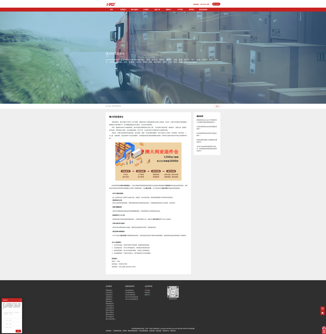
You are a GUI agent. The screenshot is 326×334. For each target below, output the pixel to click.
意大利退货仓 (110, 317)
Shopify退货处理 (130, 295)
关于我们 (180, 9)
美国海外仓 (165, 331)
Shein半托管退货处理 (131, 297)
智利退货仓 (109, 301)
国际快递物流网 (132, 331)
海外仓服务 (134, 9)
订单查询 (146, 9)
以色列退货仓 (110, 308)
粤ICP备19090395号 (183, 328)
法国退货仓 (109, 297)
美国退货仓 (109, 290)
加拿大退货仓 (110, 312)
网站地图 (192, 328)
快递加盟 (152, 331)
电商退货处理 (129, 286)
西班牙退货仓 (110, 310)
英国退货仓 (109, 295)
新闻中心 (168, 9)
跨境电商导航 (117, 331)
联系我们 (191, 9)
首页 (111, 9)
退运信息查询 (203, 9)
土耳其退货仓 (110, 306)
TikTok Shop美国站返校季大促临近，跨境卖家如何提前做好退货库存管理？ (207, 149)
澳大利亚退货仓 (110, 319)
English (217, 4)
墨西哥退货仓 (110, 314)
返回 (217, 106)
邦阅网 (125, 331)
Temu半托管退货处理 (131, 299)
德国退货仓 (109, 299)
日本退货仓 (109, 292)
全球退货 (123, 9)
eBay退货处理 (129, 290)
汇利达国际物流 (143, 331)
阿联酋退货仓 (110, 303)
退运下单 (157, 9)
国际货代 (173, 331)
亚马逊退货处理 (130, 292)
